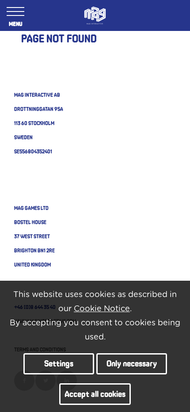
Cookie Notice (102, 309)
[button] (58, 364)
